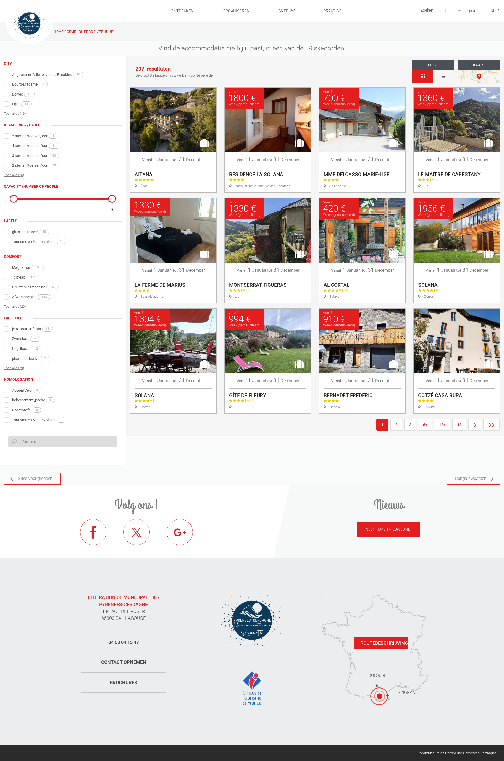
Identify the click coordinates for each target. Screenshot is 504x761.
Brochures (123, 682)
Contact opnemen (123, 662)
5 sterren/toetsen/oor (33, 136)
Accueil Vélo (25, 390)
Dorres (21, 94)
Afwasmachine (29, 297)
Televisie (24, 277)
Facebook (93, 532)
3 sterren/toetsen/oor (34, 156)
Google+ (180, 532)
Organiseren (236, 11)
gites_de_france (29, 232)
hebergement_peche (31, 400)
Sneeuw (287, 11)
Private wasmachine (33, 287)
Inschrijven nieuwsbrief (388, 529)
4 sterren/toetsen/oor (34, 146)
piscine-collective (29, 358)
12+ (442, 425)
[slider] (14, 199)
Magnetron (26, 267)
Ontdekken (182, 11)
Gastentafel (25, 410)
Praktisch (333, 11)
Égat (20, 104)
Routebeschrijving (384, 643)
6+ (425, 425)
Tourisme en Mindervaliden (37, 241)
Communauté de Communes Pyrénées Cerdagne (456, 753)
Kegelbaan (25, 349)
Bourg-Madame (28, 84)
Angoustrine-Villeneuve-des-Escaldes (46, 74)
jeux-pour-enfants (30, 329)
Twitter (136, 532)
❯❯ (491, 425)
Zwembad (24, 339)
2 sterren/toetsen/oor (34, 165)
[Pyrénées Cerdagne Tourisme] (29, 23)
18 (459, 425)
